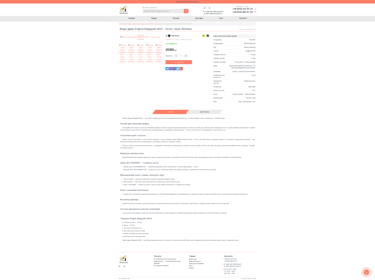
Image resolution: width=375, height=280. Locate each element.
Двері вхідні (136, 24)
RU (255, 12)
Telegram (240, 6)
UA (255, 9)
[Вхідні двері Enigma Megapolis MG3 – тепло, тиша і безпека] (141, 38)
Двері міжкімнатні (195, 261)
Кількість (169, 56)
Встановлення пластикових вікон (165, 259)
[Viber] (171, 70)
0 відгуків (177, 39)
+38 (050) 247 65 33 (243, 8)
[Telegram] (167, 70)
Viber (247, 6)
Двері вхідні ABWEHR (147, 24)
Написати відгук (186, 39)
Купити (180, 62)
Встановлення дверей (161, 265)
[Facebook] (174, 70)
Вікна (190, 266)
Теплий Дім (123, 24)
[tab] (171, 112)
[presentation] (118, 53)
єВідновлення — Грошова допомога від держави (167, 262)
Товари (130, 24)
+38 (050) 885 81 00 (243, 11)
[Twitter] (178, 70)
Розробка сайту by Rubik (248, 278)
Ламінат (191, 268)
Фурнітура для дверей (196, 263)
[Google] (181, 70)
